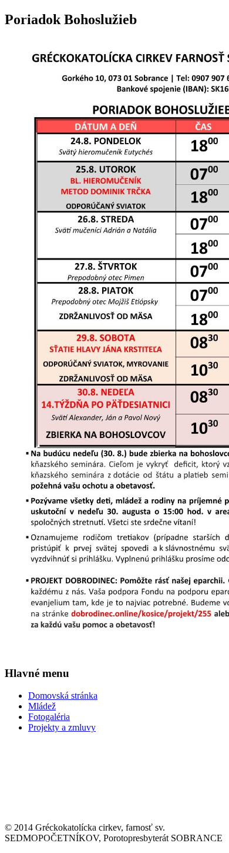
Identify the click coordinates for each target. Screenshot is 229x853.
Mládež (42, 706)
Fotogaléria (49, 717)
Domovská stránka (62, 696)
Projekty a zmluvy (62, 727)
